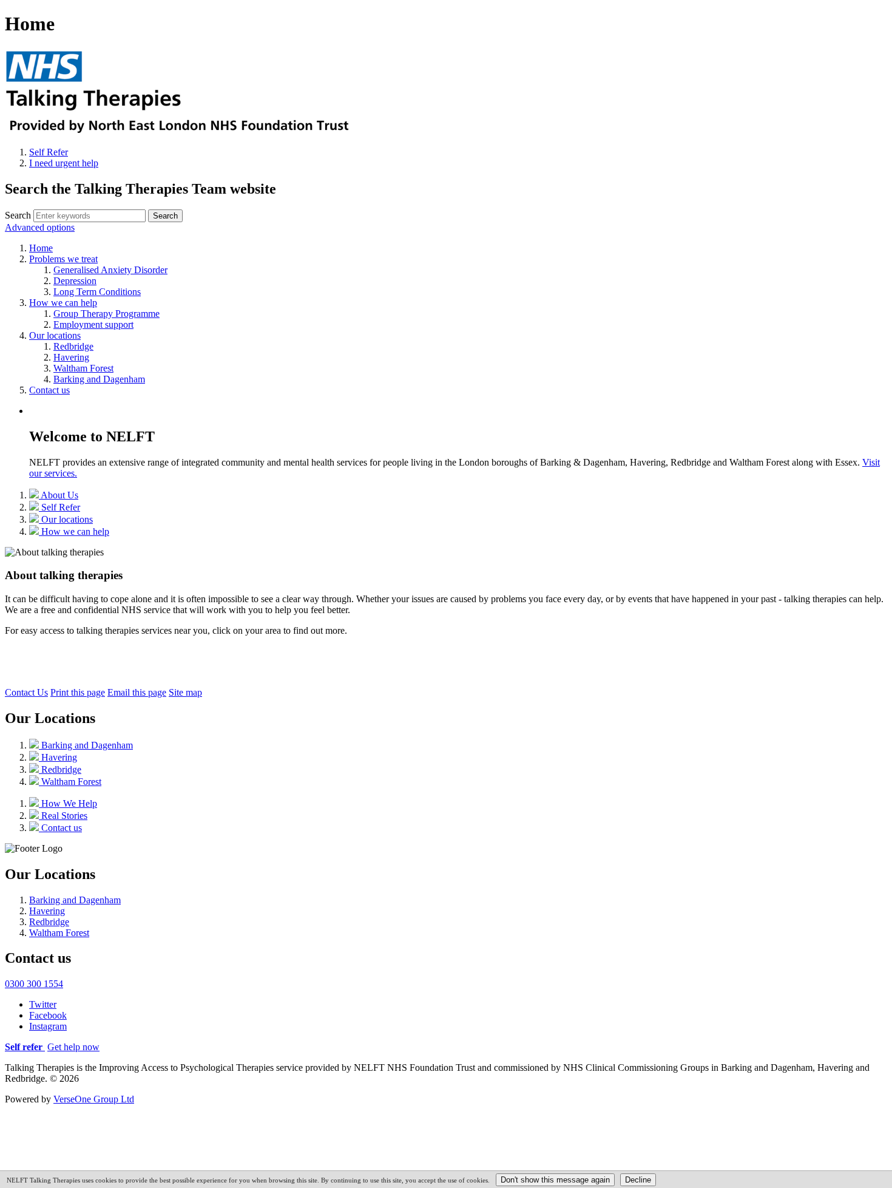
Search (18, 215)
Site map (185, 692)
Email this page (136, 692)
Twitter (42, 1004)
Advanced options (40, 227)
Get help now (73, 1047)
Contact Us (26, 692)
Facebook (48, 1015)
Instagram (48, 1026)
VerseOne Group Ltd (93, 1099)
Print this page (77, 692)
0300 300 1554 (34, 984)
